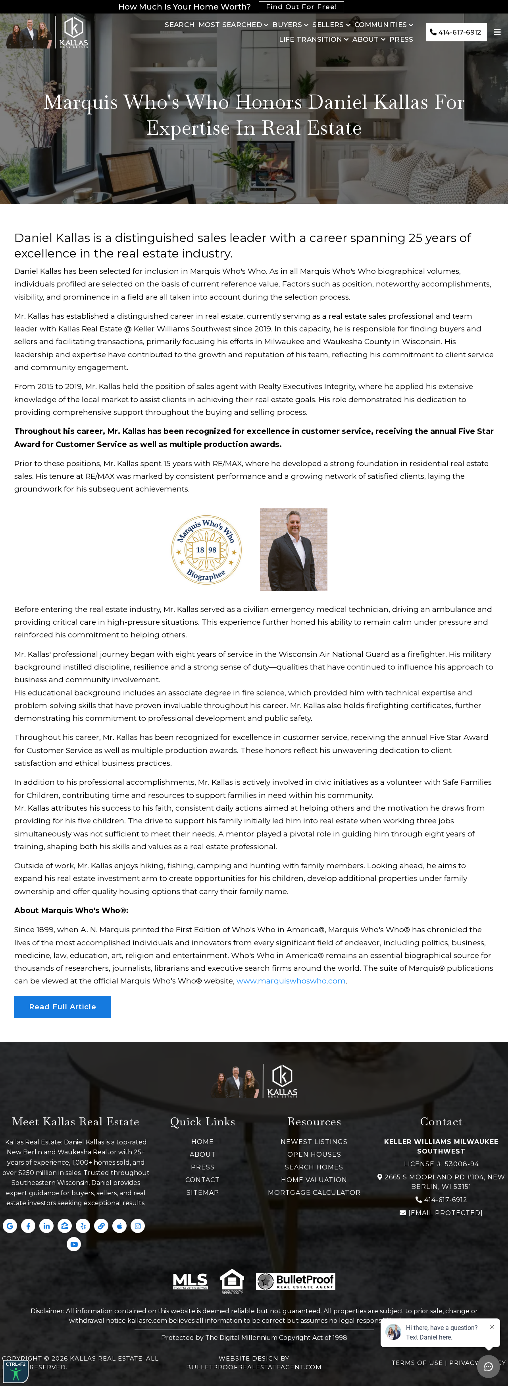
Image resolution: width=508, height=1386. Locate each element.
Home (202, 1142)
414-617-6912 (446, 1200)
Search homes (314, 1167)
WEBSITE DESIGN (249, 1358)
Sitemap (203, 1192)
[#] (498, 32)
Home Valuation (314, 1180)
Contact (202, 1180)
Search (179, 25)
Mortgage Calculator (314, 1192)
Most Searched (230, 25)
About (365, 39)
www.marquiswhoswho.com (291, 980)
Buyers (287, 25)
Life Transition (310, 39)
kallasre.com (147, 1320)
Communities (380, 25)
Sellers (328, 25)
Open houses (314, 1154)
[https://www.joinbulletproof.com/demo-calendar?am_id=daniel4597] (295, 1281)
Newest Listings (314, 1142)
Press (401, 39)
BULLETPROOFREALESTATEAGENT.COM (254, 1367)
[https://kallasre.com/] (47, 32)
